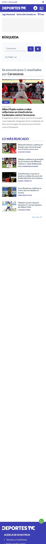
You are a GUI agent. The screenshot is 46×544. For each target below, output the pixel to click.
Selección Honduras (26, 14)
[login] (35, 8)
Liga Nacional (8, 14)
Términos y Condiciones (16, 539)
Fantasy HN (13, 2)
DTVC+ (4, 2)
